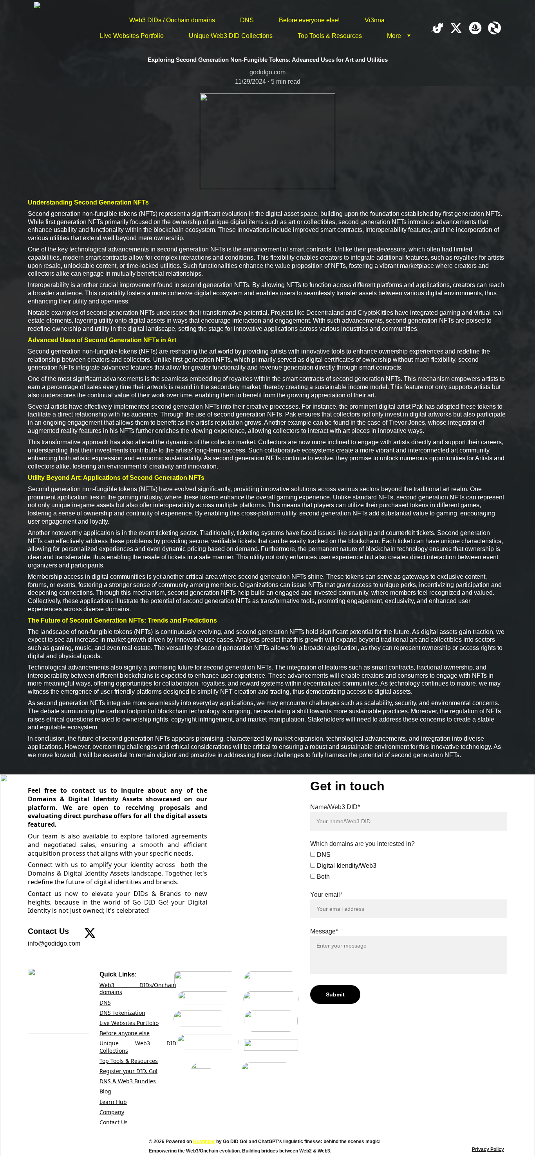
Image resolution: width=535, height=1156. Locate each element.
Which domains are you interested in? (362, 843)
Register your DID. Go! (128, 1071)
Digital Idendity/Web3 (345, 865)
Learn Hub (113, 1102)
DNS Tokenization (122, 1012)
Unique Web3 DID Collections (231, 35)
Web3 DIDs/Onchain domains (137, 988)
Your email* (326, 894)
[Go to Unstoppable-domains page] (440, 28)
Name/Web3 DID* (335, 807)
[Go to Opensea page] (478, 28)
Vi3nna (375, 20)
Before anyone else (124, 1033)
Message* (324, 931)
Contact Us (113, 1122)
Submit (335, 994)
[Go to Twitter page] (459, 28)
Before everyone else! (309, 20)
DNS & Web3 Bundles (127, 1081)
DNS (247, 20)
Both (322, 876)
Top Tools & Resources (330, 35)
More (394, 35)
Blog (105, 1091)
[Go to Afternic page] (494, 28)
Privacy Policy (488, 1149)
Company (111, 1112)
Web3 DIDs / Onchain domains (172, 20)
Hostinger (204, 1141)
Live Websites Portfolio (132, 35)
